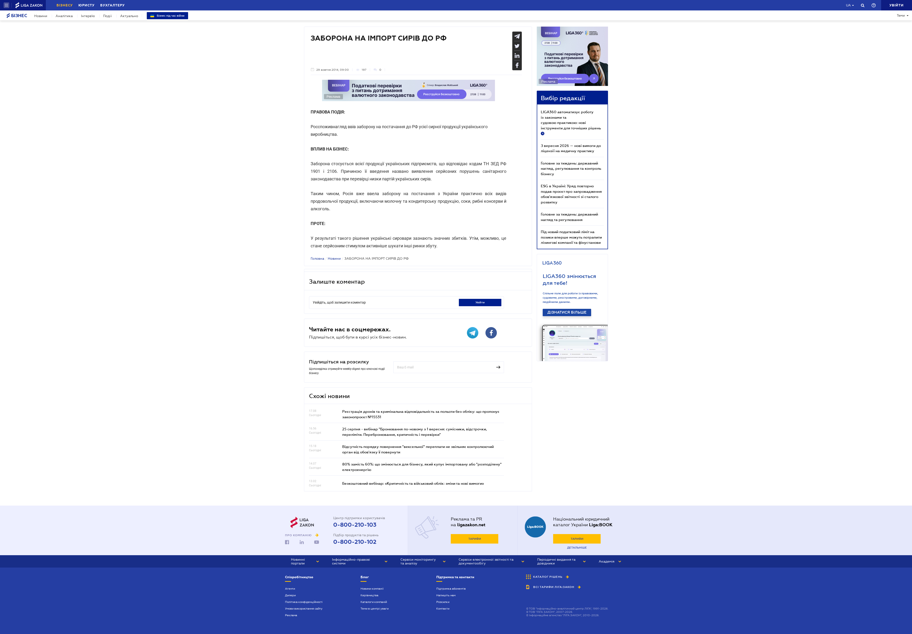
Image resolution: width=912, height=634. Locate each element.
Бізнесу (65, 5)
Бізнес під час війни (170, 15)
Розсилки (442, 602)
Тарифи (474, 538)
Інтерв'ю (88, 16)
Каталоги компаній (374, 602)
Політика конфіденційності (304, 602)
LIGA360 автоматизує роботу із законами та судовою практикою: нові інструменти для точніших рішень (571, 122)
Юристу (86, 5)
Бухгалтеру (112, 5)
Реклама (291, 615)
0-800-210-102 (354, 542)
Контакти (442, 608)
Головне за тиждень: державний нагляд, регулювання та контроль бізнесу (571, 168)
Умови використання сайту (304, 608)
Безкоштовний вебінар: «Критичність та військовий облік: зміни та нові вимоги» (413, 483)
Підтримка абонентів (451, 588)
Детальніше (577, 547)
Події (107, 16)
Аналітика (64, 16)
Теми (901, 15)
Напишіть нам (446, 595)
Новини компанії (372, 588)
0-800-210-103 (354, 525)
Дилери (290, 595)
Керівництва (369, 595)
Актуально (129, 16)
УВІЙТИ (480, 302)
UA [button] (848, 5)
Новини (40, 16)
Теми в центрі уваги (375, 608)
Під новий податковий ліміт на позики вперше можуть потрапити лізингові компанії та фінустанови (571, 237)
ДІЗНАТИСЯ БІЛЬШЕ (566, 312)
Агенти (290, 588)
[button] (6, 5)
